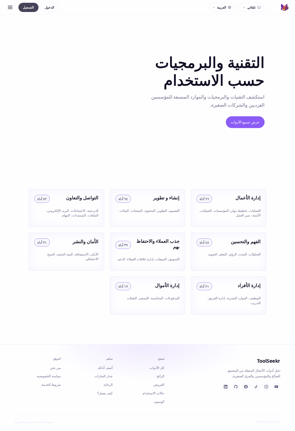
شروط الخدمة (51, 384)
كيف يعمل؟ (105, 393)
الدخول (49, 7)
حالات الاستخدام (153, 393)
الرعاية (108, 384)
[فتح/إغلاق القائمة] (10, 7)
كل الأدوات (157, 367)
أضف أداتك (105, 367)
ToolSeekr (268, 360)
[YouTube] (276, 387)
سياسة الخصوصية (49, 376)
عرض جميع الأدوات (245, 122)
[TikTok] (256, 387)
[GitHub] (236, 387)
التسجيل (28, 7)
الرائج (160, 376)
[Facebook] (246, 387)
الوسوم (159, 401)
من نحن (55, 367)
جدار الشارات (103, 376)
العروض (158, 384)
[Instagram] (266, 387)
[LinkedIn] (226, 387)
